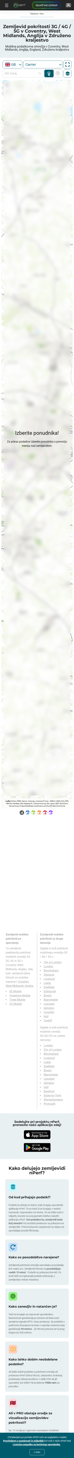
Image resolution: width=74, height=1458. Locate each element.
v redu (37, 1452)
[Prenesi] (37, 1134)
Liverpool (49, 979)
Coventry (49, 1012)
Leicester (49, 1004)
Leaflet (8, 801)
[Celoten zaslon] (67, 65)
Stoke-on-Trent (52, 1095)
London (48, 966)
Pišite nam (51, 1382)
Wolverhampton (53, 1099)
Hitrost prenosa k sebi (57, 73)
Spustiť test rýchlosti (46, 5)
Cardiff (48, 1020)
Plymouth (49, 1103)
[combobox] (12, 64)
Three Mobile (17, 999)
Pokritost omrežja (49, 73)
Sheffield (49, 987)
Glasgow (49, 974)
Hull (46, 1016)
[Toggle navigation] (6, 5)
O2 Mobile (15, 1004)
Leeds (47, 983)
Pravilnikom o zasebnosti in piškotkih (23, 1440)
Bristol (47, 995)
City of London (53, 962)
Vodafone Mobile (19, 995)
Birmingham (51, 970)
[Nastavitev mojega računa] (68, 5)
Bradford (49, 1091)
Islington (49, 1008)
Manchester (51, 999)
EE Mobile (15, 991)
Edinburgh (50, 991)
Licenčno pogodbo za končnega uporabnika (37, 1444)
